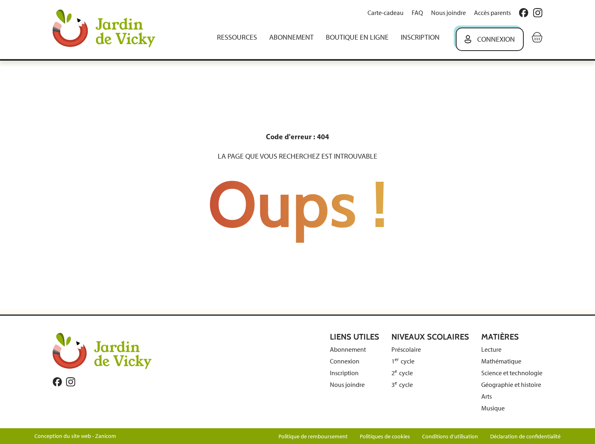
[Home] (110, 29)
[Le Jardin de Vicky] (102, 350)
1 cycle (402, 361)
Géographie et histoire (511, 385)
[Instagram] (537, 12)
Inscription (420, 37)
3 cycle (402, 385)
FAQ (417, 13)
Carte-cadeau (386, 13)
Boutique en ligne (357, 37)
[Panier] (537, 37)
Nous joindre (448, 13)
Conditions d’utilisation (450, 436)
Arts (486, 396)
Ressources (237, 37)
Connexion (496, 39)
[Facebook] (523, 12)
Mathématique (501, 361)
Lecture (491, 349)
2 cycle (402, 373)
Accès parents (492, 13)
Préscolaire (406, 349)
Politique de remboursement (313, 436)
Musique (493, 408)
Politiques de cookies (385, 436)
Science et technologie (511, 373)
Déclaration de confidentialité (525, 436)
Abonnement (291, 37)
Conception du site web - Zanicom (75, 436)
